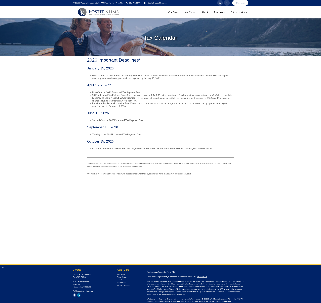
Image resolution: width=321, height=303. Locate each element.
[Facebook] (227, 3)
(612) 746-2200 (85, 274)
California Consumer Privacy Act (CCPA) (227, 299)
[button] (173, 12)
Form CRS (171, 272)
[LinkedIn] (220, 3)
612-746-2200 (134, 3)
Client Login (240, 3)
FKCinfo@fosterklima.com (157, 3)
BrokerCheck (202, 277)
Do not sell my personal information (217, 301)
